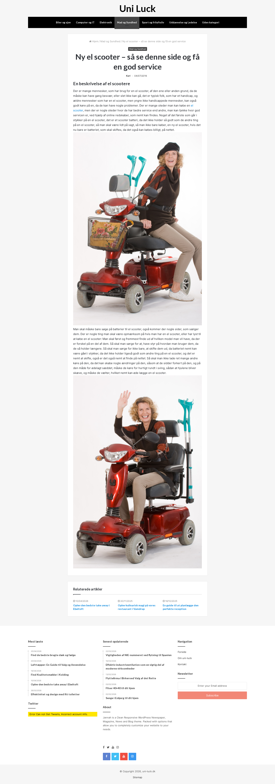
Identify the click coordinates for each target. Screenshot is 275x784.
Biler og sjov (63, 22)
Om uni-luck (185, 658)
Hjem (94, 41)
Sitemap (137, 777)
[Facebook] (105, 747)
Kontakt (182, 664)
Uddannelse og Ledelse (183, 22)
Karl (128, 75)
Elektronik (106, 22)
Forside (182, 651)
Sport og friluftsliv (153, 22)
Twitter (33, 703)
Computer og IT (85, 22)
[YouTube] (114, 747)
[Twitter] (109, 747)
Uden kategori (210, 22)
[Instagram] (117, 747)
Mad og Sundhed (127, 22)
